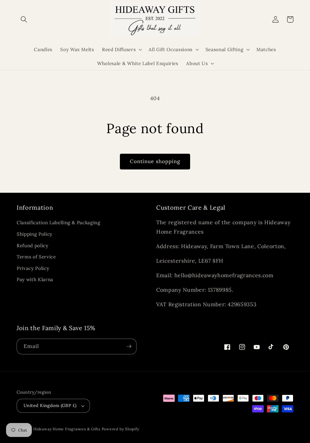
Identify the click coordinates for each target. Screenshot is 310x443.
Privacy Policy (33, 268)
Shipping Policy (34, 234)
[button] (24, 19)
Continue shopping (155, 161)
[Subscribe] (129, 346)
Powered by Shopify (120, 429)
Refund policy (32, 245)
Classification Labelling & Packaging (59, 222)
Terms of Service (36, 257)
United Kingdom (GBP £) (50, 405)
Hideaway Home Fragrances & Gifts (67, 429)
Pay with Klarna (35, 279)
